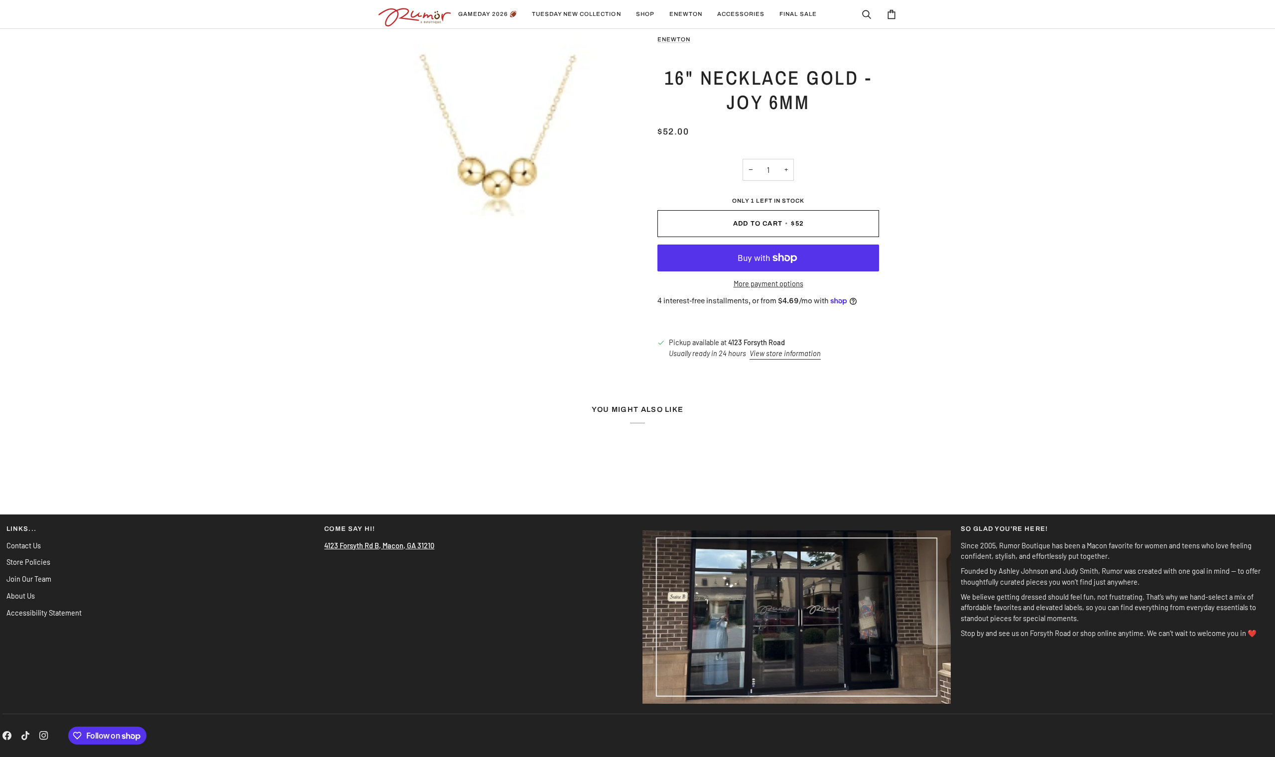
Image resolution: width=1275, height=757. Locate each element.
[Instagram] (43, 735)
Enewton (673, 39)
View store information (785, 353)
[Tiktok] (25, 735)
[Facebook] (6, 735)
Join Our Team (28, 578)
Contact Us (23, 545)
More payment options (768, 283)
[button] (576, 14)
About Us (20, 595)
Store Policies (28, 561)
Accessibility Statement (44, 612)
